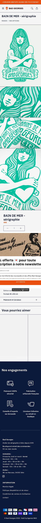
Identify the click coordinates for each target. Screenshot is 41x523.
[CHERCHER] (32, 8)
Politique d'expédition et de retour (15, 490)
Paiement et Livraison (12, 300)
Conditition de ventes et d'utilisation (16, 494)
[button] (4, 8)
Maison (4, 21)
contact (6, 498)
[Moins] (7, 228)
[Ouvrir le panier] (36, 8)
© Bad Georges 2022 (12, 518)
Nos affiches (14, 21)
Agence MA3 (32, 518)
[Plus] (21, 228)
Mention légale (8, 487)
